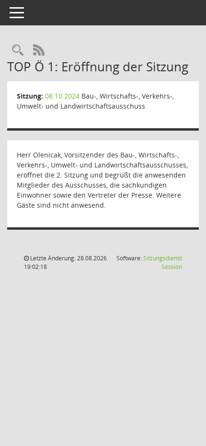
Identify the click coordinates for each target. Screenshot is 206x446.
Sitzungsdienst (162, 262)
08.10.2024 (62, 95)
